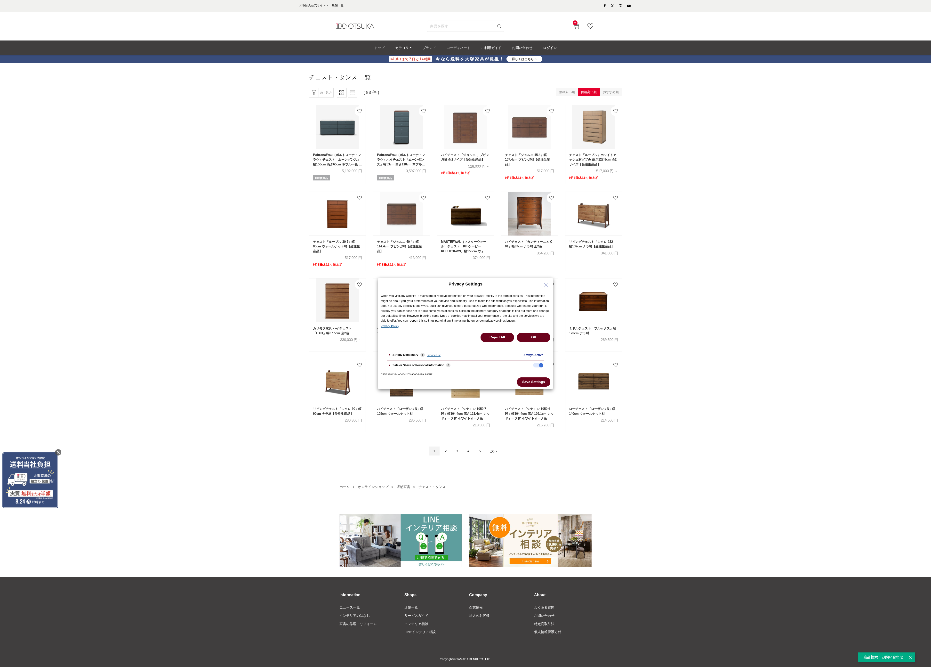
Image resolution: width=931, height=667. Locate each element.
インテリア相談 (416, 624)
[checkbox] (538, 365)
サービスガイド (416, 616)
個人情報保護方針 (547, 632)
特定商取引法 (544, 624)
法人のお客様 (479, 616)
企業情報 (476, 607)
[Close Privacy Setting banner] (546, 284)
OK (533, 337)
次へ (494, 451)
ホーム (344, 487)
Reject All (497, 337)
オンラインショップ (373, 487)
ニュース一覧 (349, 607)
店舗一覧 (411, 607)
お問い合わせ (544, 616)
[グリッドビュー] (342, 93)
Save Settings (533, 382)
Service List (434, 355)
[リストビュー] (352, 93)
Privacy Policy (390, 326)
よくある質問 (544, 607)
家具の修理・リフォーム (358, 624)
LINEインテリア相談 (420, 632)
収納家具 (403, 487)
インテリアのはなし (354, 616)
